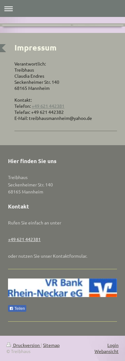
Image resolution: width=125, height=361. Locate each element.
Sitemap (51, 345)
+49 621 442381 (48, 106)
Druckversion (26, 345)
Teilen (19, 308)
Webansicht (107, 351)
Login (113, 345)
